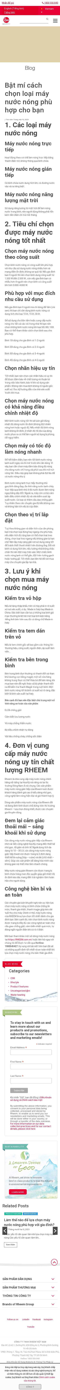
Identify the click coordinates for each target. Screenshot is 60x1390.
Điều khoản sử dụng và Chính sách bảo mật (31, 1098)
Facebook (36, 1319)
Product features (19, 986)
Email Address (18, 1047)
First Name (17, 1061)
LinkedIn (25, 1319)
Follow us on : (13, 1319)
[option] (30, 1231)
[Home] (6, 21)
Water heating (18, 995)
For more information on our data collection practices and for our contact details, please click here (30, 1126)
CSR (13, 978)
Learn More (18, 1192)
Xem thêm (10, 1245)
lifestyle (15, 982)
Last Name (17, 1076)
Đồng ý (30, 1387)
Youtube (30, 1327)
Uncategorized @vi (20, 990)
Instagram (48, 1319)
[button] (48, 10)
